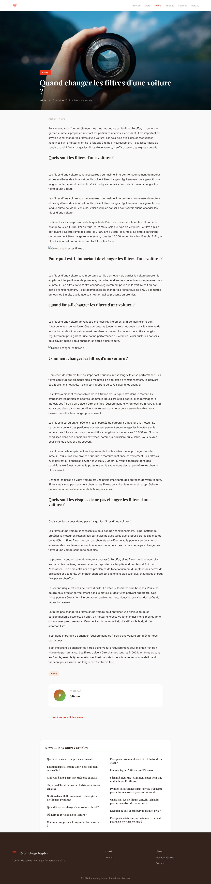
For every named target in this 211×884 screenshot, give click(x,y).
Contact (160, 863)
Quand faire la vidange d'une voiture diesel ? (73, 807)
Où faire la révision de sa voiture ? (67, 814)
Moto (148, 5)
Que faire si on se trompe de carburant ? (70, 759)
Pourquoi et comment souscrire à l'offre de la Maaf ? (136, 760)
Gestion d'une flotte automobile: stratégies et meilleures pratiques (72, 797)
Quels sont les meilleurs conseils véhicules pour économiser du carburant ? (135, 801)
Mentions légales (165, 857)
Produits (169, 5)
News (157, 5)
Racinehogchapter (33, 853)
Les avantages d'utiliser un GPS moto (131, 770)
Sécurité (182, 5)
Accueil (136, 5)
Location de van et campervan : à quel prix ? (135, 810)
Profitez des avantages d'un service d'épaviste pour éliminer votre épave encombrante (136, 790)
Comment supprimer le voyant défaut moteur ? (73, 823)
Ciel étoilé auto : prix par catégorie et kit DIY (73, 777)
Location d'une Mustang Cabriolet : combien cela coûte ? (72, 768)
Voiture (195, 5)
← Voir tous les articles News (65, 717)
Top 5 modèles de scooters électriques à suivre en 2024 (73, 786)
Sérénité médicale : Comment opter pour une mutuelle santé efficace (136, 779)
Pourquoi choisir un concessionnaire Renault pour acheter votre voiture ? (136, 819)
